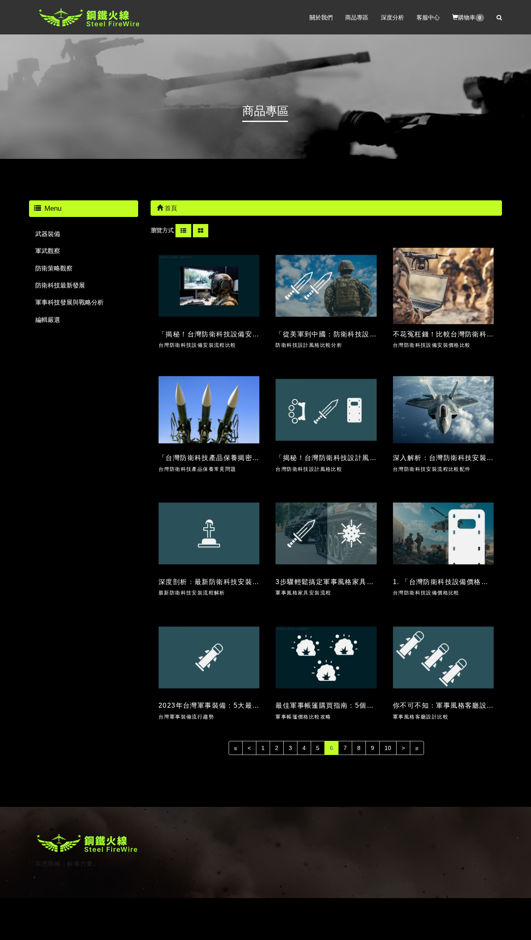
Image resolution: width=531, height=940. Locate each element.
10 (388, 748)
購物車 (469, 17)
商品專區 (356, 17)
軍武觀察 (47, 250)
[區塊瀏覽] (200, 230)
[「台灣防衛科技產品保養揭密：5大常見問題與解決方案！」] (209, 409)
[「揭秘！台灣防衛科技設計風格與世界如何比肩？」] (326, 409)
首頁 (170, 208)
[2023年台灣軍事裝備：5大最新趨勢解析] (209, 657)
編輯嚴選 (47, 319)
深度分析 (392, 17)
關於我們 (321, 17)
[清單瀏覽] (183, 230)
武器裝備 (47, 233)
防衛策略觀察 (54, 268)
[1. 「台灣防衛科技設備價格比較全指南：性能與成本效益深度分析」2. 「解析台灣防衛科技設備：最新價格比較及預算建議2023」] (443, 533)
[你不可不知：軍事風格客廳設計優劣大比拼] (443, 657)
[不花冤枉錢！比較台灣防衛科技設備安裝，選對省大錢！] (443, 286)
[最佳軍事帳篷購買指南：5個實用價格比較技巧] (326, 657)
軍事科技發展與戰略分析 (69, 302)
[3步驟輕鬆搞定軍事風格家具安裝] (326, 533)
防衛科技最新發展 (60, 285)
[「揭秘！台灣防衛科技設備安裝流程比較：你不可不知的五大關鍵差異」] (209, 286)
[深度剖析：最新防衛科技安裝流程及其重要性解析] (209, 533)
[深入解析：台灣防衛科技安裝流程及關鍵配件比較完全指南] (443, 409)
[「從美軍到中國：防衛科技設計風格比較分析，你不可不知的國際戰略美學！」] (326, 286)
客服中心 (428, 17)
